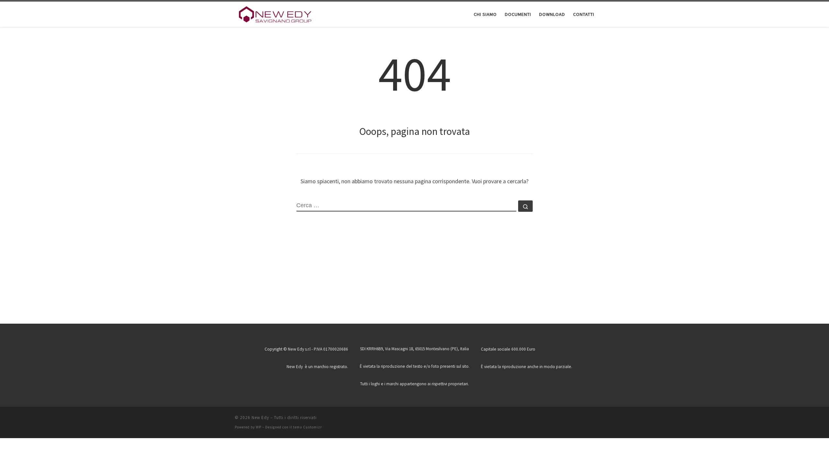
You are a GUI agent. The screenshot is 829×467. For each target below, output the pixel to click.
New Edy (260, 417)
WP (258, 427)
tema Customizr (307, 427)
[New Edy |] (275, 13)
